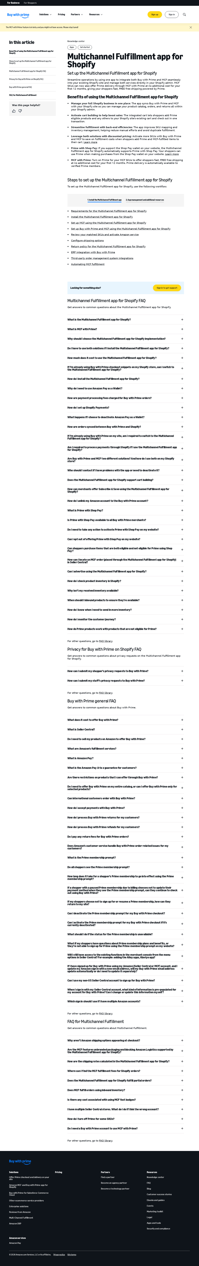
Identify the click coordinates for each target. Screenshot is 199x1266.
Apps (72, 47)
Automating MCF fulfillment (87, 264)
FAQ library (105, 641)
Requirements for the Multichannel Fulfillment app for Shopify (109, 211)
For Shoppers (30, 2)
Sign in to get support (167, 287)
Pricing (61, 14)
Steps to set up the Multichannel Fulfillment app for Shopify (30, 62)
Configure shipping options (87, 240)
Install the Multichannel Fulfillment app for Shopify (102, 217)
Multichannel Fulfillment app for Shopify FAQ (27, 71)
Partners (75, 14)
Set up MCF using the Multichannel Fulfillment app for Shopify (108, 223)
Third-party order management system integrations (102, 258)
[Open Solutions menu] (50, 14)
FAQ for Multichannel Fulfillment (22, 95)
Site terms (71, 1255)
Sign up (154, 14)
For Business (13, 2)
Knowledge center (76, 41)
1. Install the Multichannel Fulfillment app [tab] (104, 200)
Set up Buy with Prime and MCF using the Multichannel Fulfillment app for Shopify (120, 229)
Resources (94, 14)
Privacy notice (59, 1255)
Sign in (172, 14)
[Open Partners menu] (82, 14)
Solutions (44, 14)
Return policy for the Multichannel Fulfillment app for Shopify (108, 246)
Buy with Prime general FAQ (20, 87)
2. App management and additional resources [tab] (145, 200)
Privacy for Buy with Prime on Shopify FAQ (26, 79)
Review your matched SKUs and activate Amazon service (105, 234)
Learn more (90, 142)
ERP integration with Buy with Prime (93, 252)
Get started (85, 47)
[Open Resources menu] (101, 14)
